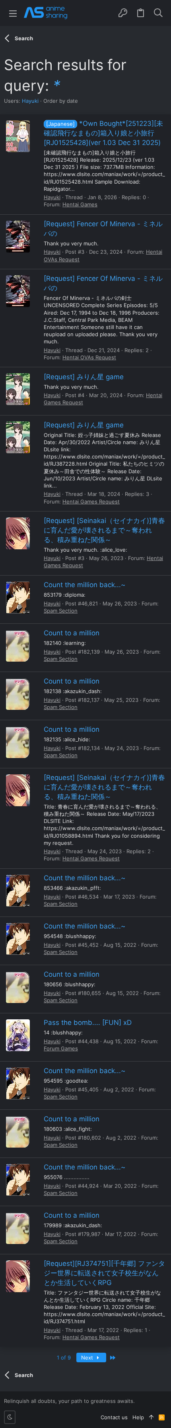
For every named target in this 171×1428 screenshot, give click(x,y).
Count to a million (71, 633)
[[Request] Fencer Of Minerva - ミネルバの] (18, 237)
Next (88, 1357)
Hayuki (30, 101)
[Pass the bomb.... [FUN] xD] (18, 1035)
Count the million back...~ (84, 585)
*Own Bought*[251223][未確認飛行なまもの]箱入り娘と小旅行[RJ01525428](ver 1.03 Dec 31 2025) (103, 133)
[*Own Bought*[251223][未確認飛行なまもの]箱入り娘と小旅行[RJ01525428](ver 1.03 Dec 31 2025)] (18, 136)
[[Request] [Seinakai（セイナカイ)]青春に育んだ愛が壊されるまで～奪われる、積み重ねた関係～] (18, 533)
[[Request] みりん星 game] (18, 389)
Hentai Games (79, 204)
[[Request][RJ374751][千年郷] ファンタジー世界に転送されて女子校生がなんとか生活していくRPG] (18, 1276)
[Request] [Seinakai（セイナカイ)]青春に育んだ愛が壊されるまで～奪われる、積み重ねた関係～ (104, 530)
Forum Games (61, 1048)
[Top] (151, 1417)
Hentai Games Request (91, 501)
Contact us (114, 1417)
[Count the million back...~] (18, 597)
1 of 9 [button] (64, 1357)
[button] (13, 13)
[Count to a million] (18, 646)
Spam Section (61, 610)
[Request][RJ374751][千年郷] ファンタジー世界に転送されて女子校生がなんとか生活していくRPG (104, 1273)
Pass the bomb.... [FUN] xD (88, 1022)
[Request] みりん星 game (84, 377)
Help (138, 1417)
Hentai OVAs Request (89, 357)
